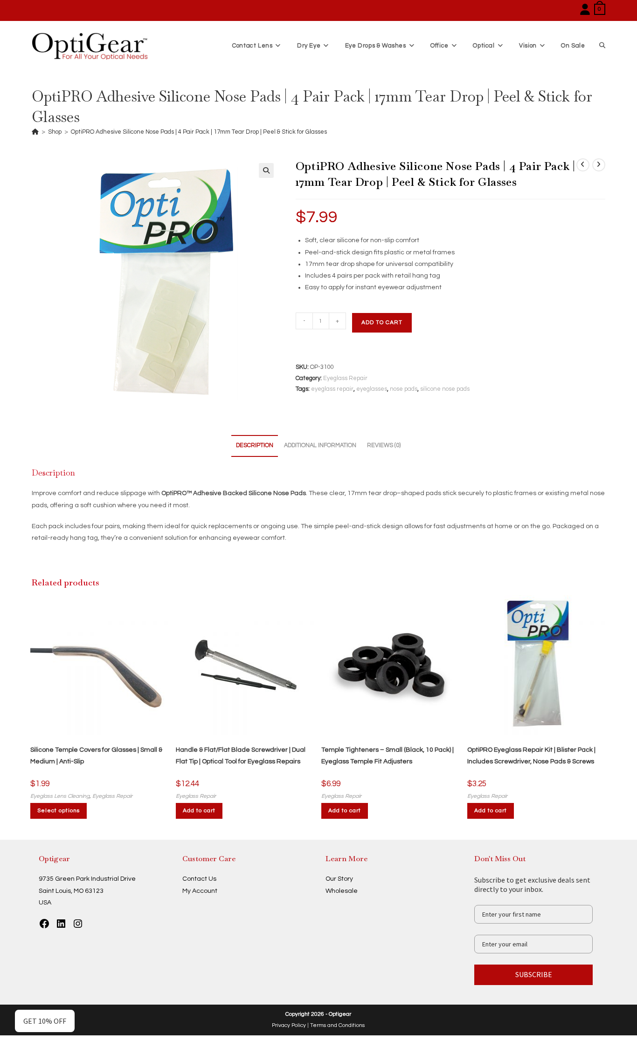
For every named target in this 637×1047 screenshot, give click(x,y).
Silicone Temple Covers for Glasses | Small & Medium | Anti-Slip (96, 756)
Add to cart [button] (199, 811)
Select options (58, 811)
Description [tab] (254, 445)
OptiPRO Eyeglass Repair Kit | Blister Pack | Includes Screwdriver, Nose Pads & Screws (531, 756)
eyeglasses (371, 389)
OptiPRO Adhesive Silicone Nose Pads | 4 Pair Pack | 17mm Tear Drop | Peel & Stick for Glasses (199, 132)
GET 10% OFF (44, 1021)
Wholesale (341, 891)
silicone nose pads (445, 389)
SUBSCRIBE (533, 974)
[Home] (35, 132)
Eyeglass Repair (345, 378)
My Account (199, 891)
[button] (266, 170)
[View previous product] (582, 164)
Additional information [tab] (320, 445)
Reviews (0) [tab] (384, 445)
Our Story (339, 879)
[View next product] (598, 164)
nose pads (403, 389)
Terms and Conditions (337, 1025)
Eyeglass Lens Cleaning (60, 796)
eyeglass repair (332, 389)
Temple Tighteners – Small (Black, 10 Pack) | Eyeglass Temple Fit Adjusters (387, 756)
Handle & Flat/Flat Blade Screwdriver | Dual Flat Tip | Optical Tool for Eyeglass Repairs (240, 756)
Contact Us (199, 879)
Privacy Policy (289, 1025)
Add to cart (381, 323)
